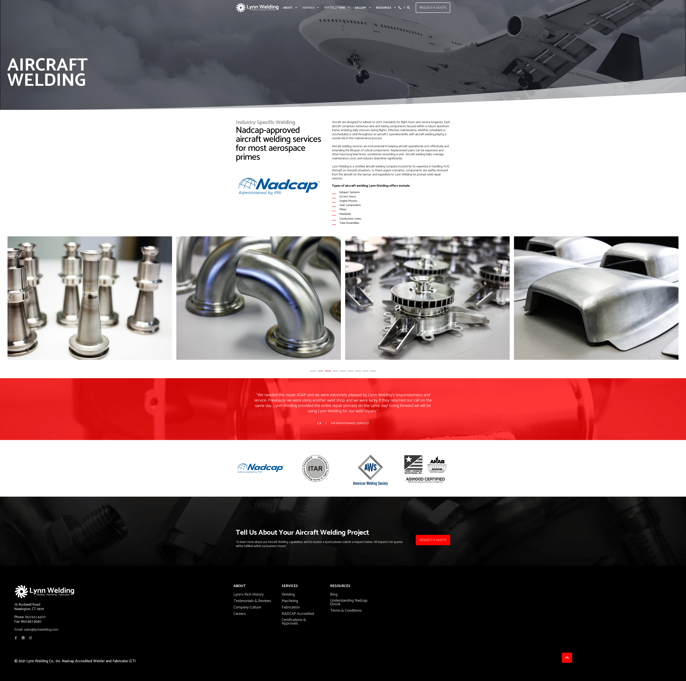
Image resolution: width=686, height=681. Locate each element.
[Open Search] (408, 7)
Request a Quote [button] (432, 7)
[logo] (50, 591)
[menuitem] (296, 8)
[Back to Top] (567, 658)
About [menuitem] (239, 586)
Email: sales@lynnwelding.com (36, 629)
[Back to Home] (257, 7)
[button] (10, 296)
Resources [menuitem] (340, 586)
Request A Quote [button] (432, 540)
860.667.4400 (35, 617)
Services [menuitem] (290, 586)
